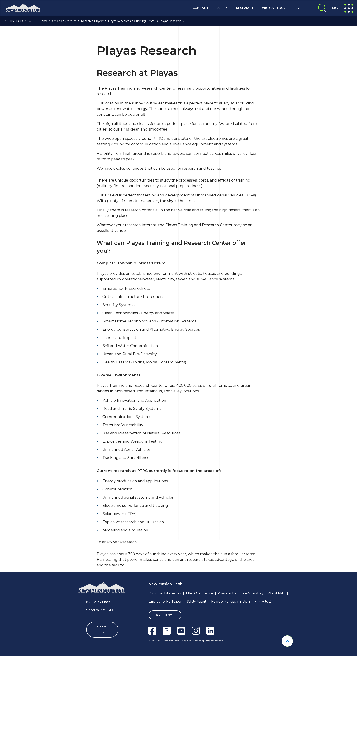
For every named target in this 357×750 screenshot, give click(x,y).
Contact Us (102, 630)
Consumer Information (165, 593)
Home (43, 21)
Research (244, 8)
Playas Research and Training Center (131, 21)
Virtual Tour (273, 8)
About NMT (276, 593)
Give (298, 8)
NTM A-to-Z (262, 601)
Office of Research (64, 21)
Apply (222, 8)
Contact (200, 8)
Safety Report (196, 601)
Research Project (92, 21)
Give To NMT (165, 615)
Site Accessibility (252, 593)
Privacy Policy (227, 593)
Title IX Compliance (199, 593)
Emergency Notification (165, 601)
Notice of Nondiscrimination (230, 601)
